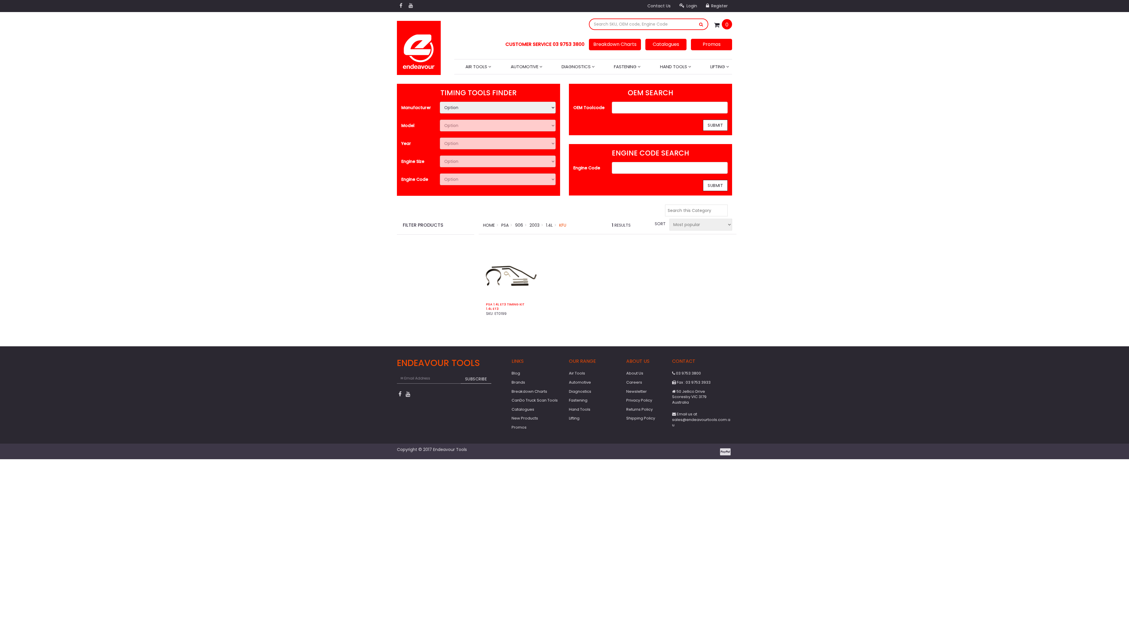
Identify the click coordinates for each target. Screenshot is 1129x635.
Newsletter (636, 391)
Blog (516, 373)
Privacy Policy (639, 400)
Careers (634, 382)
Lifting (718, 66)
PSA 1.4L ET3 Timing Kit (505, 304)
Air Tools (476, 66)
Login (691, 6)
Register (719, 6)
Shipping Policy (640, 418)
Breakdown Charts (615, 44)
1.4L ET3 (492, 309)
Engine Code (414, 179)
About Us (634, 373)
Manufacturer (416, 108)
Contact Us (659, 6)
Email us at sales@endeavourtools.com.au (701, 419)
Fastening (626, 66)
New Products (525, 418)
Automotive (525, 66)
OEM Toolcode (588, 108)
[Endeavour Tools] (419, 46)
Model (408, 125)
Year (406, 143)
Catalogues (666, 44)
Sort (660, 224)
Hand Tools (674, 66)
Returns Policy (639, 409)
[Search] (701, 24)
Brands (518, 382)
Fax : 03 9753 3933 (693, 382)
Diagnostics (577, 66)
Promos (712, 44)
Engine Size (412, 161)
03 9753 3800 (688, 373)
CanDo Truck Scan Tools (535, 400)
